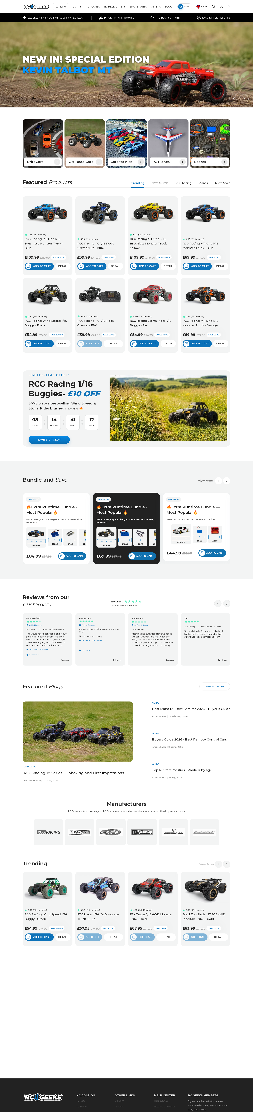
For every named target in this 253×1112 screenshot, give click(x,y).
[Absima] (173, 832)
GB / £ (204, 6)
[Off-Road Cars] (85, 143)
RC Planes (82, 1106)
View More (205, 480)
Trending (137, 183)
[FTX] (111, 832)
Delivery (119, 1100)
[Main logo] (36, 6)
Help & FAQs (161, 1100)
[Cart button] (229, 7)
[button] (233, 98)
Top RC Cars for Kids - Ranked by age (182, 770)
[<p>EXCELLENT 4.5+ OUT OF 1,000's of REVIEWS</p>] (53, 18)
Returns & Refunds (164, 1106)
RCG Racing (183, 183)
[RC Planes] (168, 143)
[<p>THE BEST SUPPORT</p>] (166, 18)
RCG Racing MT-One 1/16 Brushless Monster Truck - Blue (44, 243)
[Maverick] (204, 832)
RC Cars (80, 1100)
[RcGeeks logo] (43, 1097)
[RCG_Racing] (48, 832)
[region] (126, 639)
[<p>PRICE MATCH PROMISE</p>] (116, 18)
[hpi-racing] (142, 832)
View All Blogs (215, 686)
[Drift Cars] (43, 143)
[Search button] (213, 7)
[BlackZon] (79, 832)
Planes (203, 183)
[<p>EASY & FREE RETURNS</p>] (214, 18)
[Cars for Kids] (126, 143)
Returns (119, 1106)
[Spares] (210, 143)
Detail (62, 266)
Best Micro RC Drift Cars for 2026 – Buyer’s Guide (191, 709)
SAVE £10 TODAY (49, 439)
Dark (186, 7)
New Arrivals (160, 183)
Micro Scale (222, 183)
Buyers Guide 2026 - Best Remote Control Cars (189, 739)
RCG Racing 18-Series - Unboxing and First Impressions (74, 773)
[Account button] (221, 7)
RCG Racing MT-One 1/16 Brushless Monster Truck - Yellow (149, 243)
